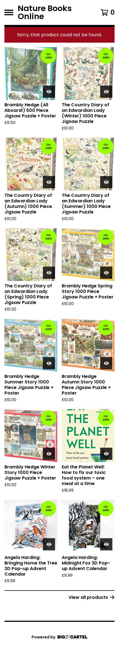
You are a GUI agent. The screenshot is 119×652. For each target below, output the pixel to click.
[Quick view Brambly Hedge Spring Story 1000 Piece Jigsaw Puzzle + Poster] (106, 273)
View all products (88, 597)
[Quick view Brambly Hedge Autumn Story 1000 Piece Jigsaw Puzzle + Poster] (106, 363)
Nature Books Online (45, 12)
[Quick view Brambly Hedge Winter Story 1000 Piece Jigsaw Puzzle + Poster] (49, 454)
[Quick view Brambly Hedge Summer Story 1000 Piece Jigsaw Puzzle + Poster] (49, 363)
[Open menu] (8, 12)
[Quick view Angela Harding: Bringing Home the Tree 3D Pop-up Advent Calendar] (49, 544)
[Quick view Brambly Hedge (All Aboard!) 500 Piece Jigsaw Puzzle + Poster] (49, 92)
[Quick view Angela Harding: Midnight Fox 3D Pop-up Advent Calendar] (106, 544)
